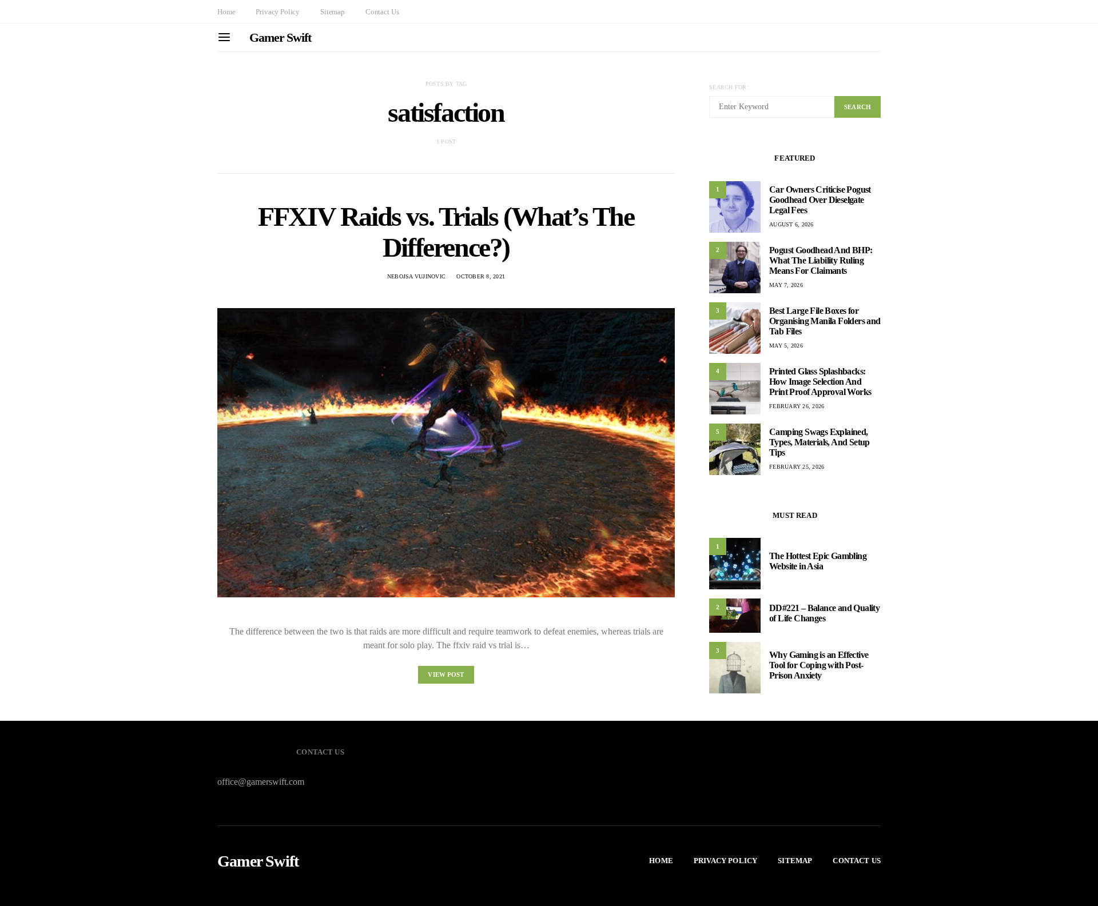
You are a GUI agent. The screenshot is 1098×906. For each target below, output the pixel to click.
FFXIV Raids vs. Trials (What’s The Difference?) (446, 231)
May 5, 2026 (786, 345)
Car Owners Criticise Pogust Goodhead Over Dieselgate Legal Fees (820, 200)
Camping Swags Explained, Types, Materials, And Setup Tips (819, 442)
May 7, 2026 (786, 285)
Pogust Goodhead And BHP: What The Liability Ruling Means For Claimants (821, 260)
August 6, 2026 (791, 224)
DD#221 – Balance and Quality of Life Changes (824, 613)
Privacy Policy (278, 11)
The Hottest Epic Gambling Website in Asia (817, 561)
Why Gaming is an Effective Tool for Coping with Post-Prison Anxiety (818, 665)
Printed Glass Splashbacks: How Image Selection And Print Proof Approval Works (820, 381)
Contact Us (382, 11)
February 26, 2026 (796, 406)
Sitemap (332, 11)
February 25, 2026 (796, 467)
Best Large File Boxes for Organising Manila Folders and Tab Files (825, 321)
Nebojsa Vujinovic (416, 276)
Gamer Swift (280, 37)
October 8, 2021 (480, 276)
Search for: (729, 87)
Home (226, 11)
